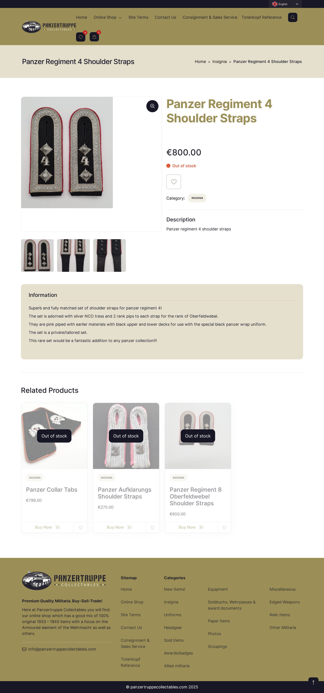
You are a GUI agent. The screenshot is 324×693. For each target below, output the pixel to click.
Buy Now (43, 527)
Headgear (173, 627)
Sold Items (174, 640)
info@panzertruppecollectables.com (62, 649)
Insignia (219, 61)
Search (292, 17)
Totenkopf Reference (261, 17)
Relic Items (280, 614)
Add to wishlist (173, 182)
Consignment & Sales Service (210, 17)
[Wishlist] (80, 37)
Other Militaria (283, 627)
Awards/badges (178, 653)
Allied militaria (177, 666)
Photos (214, 633)
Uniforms (172, 614)
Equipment (218, 589)
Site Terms (138, 17)
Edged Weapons (285, 602)
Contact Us (165, 17)
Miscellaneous (283, 589)
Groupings (217, 646)
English (283, 4)
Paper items (219, 621)
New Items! (174, 589)
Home (81, 17)
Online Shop (105, 17)
